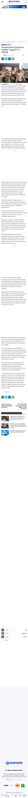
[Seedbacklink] (17, 785)
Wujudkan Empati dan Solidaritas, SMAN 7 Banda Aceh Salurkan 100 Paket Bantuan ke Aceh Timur (17, 418)
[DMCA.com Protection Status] (5, 785)
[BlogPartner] (22, 785)
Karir (12, 794)
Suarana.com (11, 84)
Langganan (24, 633)
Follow (25, 636)
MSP (14, 792)
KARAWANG (4, 44)
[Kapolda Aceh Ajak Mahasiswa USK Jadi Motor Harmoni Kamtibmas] (5, 432)
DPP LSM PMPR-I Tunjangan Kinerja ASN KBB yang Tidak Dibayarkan (21, 406)
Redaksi (2, 794)
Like (26, 629)
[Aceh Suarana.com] (14, 763)
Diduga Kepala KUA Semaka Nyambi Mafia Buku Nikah (7, 406)
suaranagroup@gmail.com (17, 779)
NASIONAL (8, 44)
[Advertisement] (14, 25)
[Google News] (11, 786)
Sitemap (20, 794)
